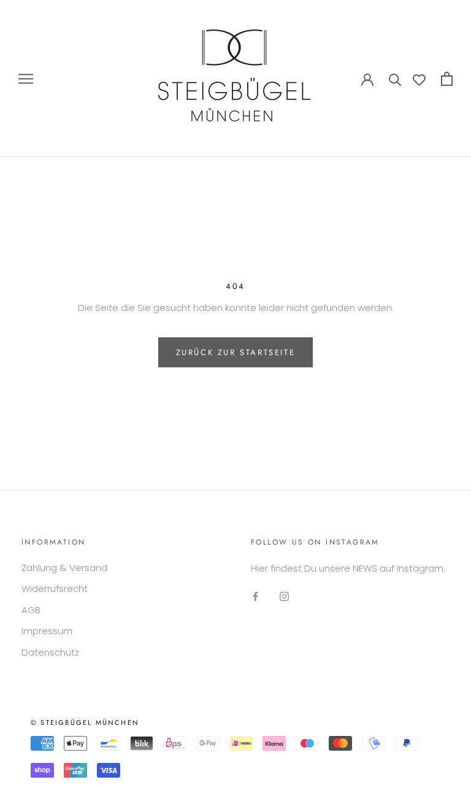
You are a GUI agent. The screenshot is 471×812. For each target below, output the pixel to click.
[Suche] (395, 78)
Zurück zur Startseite (236, 352)
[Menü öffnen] (25, 78)
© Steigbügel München (85, 722)
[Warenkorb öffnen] (447, 79)
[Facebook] (255, 596)
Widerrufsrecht (54, 588)
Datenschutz (50, 652)
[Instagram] (284, 596)
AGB (30, 609)
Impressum (46, 630)
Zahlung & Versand (64, 567)
